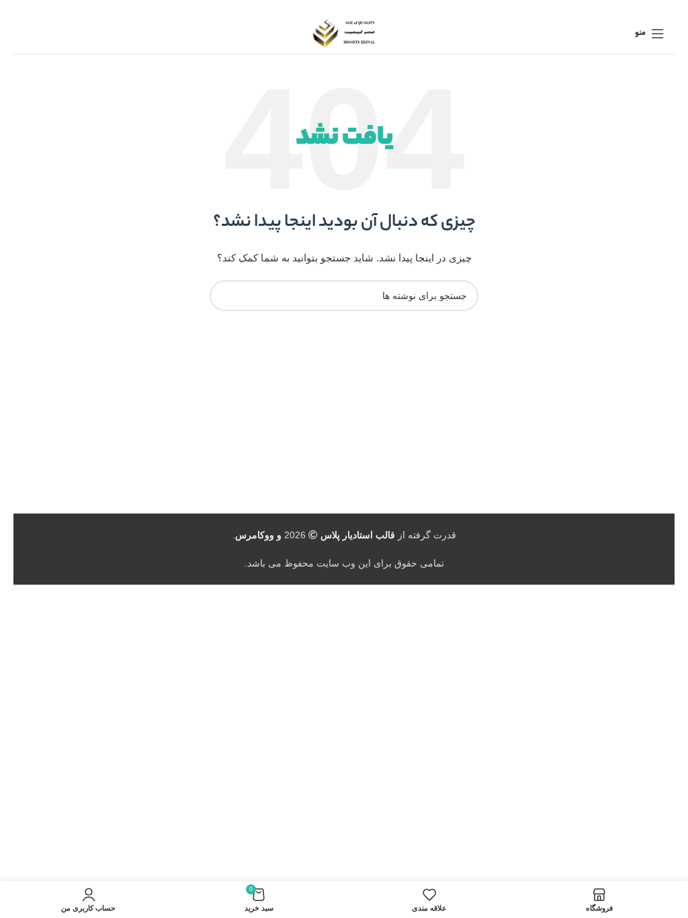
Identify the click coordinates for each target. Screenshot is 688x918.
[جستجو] (225, 295)
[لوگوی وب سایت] (344, 33)
